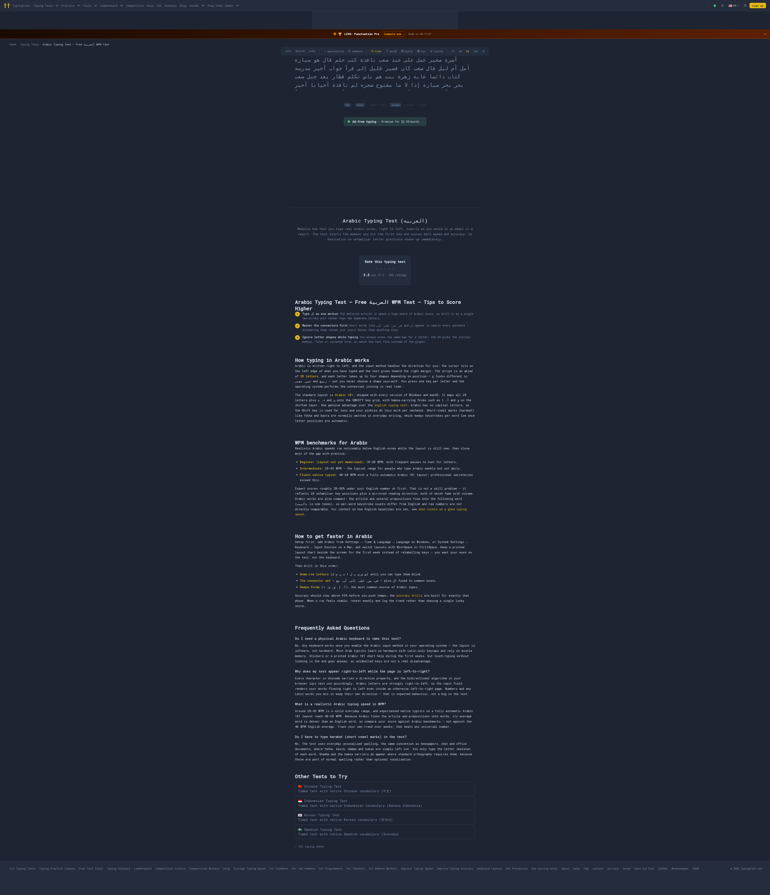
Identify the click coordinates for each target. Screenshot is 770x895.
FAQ (159, 5)
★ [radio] (376, 268)
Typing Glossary (118, 868)
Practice (68, 5)
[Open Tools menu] (95, 5)
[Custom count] (483, 51)
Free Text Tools (91, 868)
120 (475, 51)
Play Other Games (220, 5)
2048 (696, 868)
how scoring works (545, 868)
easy (288, 51)
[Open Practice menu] (78, 5)
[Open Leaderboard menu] (121, 5)
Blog (183, 5)
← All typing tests (309, 846)
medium (300, 51)
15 (452, 51)
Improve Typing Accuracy (455, 868)
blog (226, 868)
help (576, 868)
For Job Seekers (303, 868)
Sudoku (663, 868)
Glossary (170, 5)
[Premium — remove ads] (715, 5)
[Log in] (745, 5)
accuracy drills (409, 595)
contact (598, 868)
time (378, 51)
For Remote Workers (383, 868)
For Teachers (355, 868)
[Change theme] (722, 5)
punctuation (336, 51)
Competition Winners (204, 868)
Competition (135, 5)
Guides (194, 5)
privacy (613, 868)
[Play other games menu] (237, 5)
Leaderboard (108, 5)
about (565, 868)
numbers (357, 51)
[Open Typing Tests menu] (57, 5)
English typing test (391, 405)
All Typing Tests (22, 868)
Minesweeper (680, 868)
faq (586, 868)
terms (626, 868)
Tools (87, 5)
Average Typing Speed (250, 868)
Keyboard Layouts (489, 868)
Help (150, 5)
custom (438, 51)
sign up (757, 5)
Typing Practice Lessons (57, 868)
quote (409, 51)
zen (423, 51)
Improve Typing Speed (417, 868)
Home (13, 44)
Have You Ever (644, 868)
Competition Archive (170, 868)
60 (467, 51)
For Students (279, 868)
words (393, 51)
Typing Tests (43, 5)
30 (460, 51)
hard (312, 51)
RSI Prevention (517, 868)
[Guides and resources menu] (203, 5)
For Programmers (330, 868)
